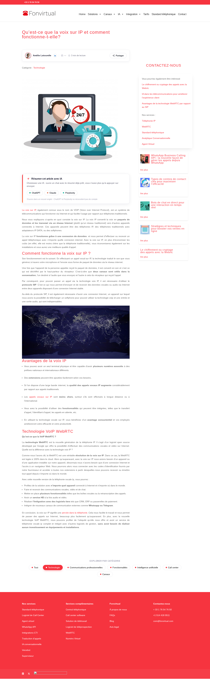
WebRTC (70, 632)
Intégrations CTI (30, 632)
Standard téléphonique (164, 14)
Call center (173, 567)
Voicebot (26, 650)
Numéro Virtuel (73, 638)
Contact (182, 14)
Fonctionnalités (120, 567)
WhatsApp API (29, 627)
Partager (120, 55)
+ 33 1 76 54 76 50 (162, 609)
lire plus (144, 170)
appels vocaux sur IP (40, 397)
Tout (36, 567)
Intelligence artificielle (147, 567)
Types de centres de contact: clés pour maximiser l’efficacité (168, 181)
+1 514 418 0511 (161, 615)
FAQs (112, 615)
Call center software (75, 615)
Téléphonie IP (148, 121)
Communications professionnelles (86, 567)
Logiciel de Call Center (33, 615)
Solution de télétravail (76, 621)
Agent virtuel (28, 621)
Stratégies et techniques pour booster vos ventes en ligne (167, 228)
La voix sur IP (29, 210)
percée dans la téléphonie (74, 512)
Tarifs (146, 14)
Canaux (106, 574)
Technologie (39, 67)
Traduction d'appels (31, 638)
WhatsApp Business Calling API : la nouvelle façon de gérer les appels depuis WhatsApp (168, 159)
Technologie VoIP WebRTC (47, 431)
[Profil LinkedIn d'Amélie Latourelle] (55, 55)
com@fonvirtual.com (163, 621)
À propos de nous (118, 609)
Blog (112, 621)
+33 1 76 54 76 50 (31, 2)
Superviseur (28, 656)
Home (82, 14)
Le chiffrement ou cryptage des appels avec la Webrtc (156, 251)
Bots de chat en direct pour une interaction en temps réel (167, 205)
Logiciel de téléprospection (79, 627)
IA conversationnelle (32, 644)
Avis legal (114, 627)
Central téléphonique (76, 609)
